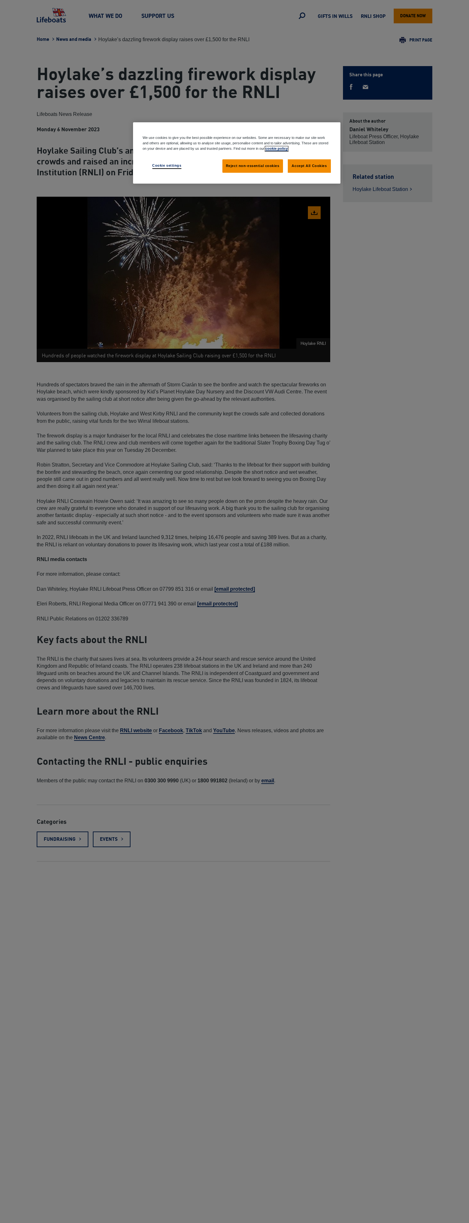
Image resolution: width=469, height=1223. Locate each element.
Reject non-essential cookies (252, 166)
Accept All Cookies (309, 166)
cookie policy (276, 148)
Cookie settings (167, 165)
